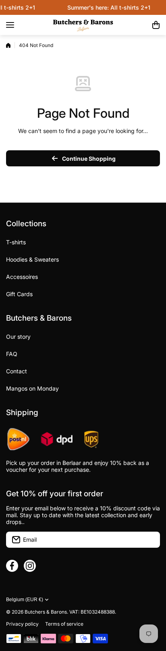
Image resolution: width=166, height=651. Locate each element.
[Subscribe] (150, 540)
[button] (156, 25)
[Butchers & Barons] (83, 24)
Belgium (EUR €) (24, 599)
